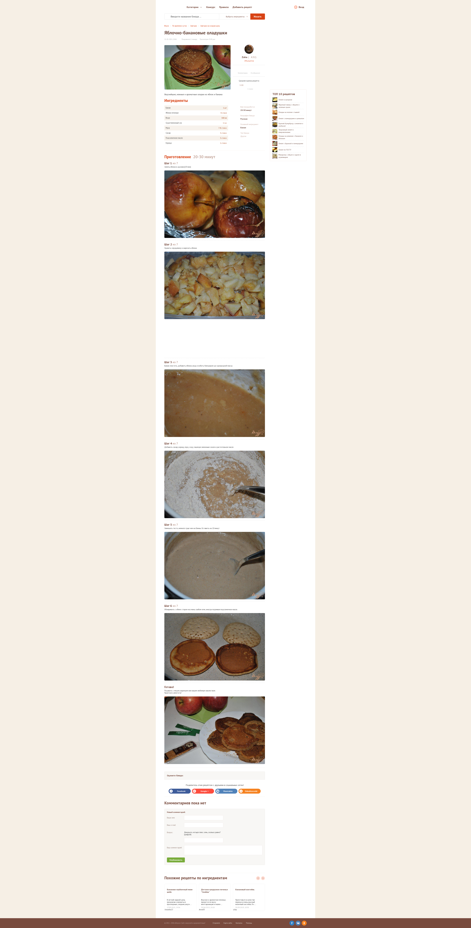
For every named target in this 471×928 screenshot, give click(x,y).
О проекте (216, 923)
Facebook (181, 791)
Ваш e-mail (171, 825)
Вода (168, 118)
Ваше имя (171, 818)
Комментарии (243, 73)
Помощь (249, 923)
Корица (169, 143)
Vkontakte (228, 791)
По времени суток (179, 26)
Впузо (166, 26)
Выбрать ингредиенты (235, 16)
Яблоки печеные (172, 113)
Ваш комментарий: (174, 847)
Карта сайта (228, 923)
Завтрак (193, 26)
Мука (168, 128)
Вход (301, 7)
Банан (168, 108)
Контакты (239, 923)
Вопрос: (170, 832)
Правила (224, 7)
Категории (192, 7)
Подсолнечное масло (174, 138)
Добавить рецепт (242, 7)
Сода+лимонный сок (174, 123)
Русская (243, 119)
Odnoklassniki (251, 791)
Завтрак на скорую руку (210, 26)
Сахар (168, 133)
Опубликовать (175, 860)
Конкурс (210, 7)
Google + (205, 791)
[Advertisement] (214, 338)
